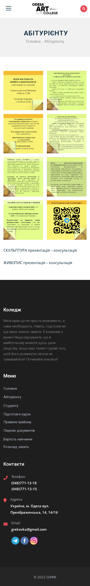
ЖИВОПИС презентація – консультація (37, 262)
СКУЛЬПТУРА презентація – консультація (40, 250)
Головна (33, 41)
